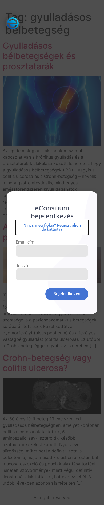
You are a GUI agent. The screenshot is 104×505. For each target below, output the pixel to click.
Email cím (25, 242)
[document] (52, 252)
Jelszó (22, 266)
